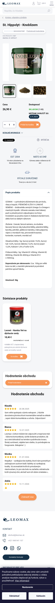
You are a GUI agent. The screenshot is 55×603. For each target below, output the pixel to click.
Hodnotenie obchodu (27, 394)
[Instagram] (11, 547)
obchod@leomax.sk (16, 535)
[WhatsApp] (18, 547)
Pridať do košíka (27, 125)
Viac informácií (22, 580)
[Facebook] (5, 547)
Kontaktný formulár (16, 557)
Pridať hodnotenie (14, 383)
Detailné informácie (11, 133)
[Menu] (51, 3)
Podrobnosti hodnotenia (35, 31)
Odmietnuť (14, 596)
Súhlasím (40, 596)
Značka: (10, 38)
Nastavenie (27, 587)
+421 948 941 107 (15, 540)
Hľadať (48, 11)
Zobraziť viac (27, 497)
